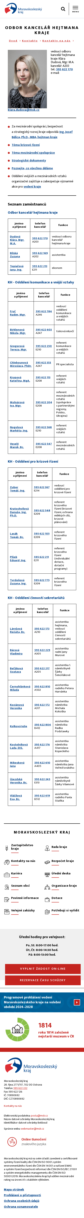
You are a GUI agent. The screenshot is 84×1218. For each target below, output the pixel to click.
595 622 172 (42, 704)
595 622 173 (41, 628)
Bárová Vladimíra (16, 652)
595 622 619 (42, 795)
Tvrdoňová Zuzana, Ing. (18, 582)
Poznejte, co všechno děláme (32, 168)
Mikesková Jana (17, 764)
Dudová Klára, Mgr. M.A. (17, 240)
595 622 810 (42, 686)
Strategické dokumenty (29, 160)
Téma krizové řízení (26, 145)
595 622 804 (42, 724)
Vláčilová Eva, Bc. (16, 797)
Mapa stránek (14, 1190)
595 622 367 (42, 487)
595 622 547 (44, 443)
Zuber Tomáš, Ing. (17, 489)
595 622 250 (44, 346)
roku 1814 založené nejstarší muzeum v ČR (56, 1030)
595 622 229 (42, 650)
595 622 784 (44, 311)
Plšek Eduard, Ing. (18, 559)
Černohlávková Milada (20, 688)
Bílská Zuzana (15, 255)
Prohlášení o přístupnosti (22, 1195)
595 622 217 (42, 668)
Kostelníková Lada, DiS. (19, 746)
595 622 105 (42, 533)
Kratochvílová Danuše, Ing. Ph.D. (19, 512)
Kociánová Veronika (17, 706)
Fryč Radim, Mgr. (18, 313)
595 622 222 (20, 1088)
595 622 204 (44, 402)
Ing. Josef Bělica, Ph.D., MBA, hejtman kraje (42, 134)
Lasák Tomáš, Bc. (17, 535)
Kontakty (30, 41)
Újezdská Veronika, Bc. (18, 781)
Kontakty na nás (56, 41)
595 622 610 (42, 762)
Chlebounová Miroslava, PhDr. (21, 364)
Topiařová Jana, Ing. (16, 268)
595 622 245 (42, 779)
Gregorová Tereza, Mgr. (18, 348)
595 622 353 (43, 362)
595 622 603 (44, 329)
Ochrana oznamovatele (21, 1207)
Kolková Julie (18, 726)
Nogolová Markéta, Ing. (19, 429)
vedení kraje (32, 186)
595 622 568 (44, 427)
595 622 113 (43, 377)
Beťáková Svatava (16, 670)
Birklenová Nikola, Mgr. (18, 331)
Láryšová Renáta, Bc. (17, 630)
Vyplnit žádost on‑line (43, 968)
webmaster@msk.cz (32, 1128)
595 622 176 (42, 744)
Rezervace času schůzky (43, 980)
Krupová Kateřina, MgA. (20, 379)
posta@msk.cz (39, 1115)
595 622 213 (39, 266)
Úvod (13, 41)
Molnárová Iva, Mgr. (17, 404)
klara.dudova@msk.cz (23, 110)
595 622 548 (42, 510)
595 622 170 (64, 69)
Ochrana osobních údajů (21, 1201)
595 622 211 (41, 557)
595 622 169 (40, 253)
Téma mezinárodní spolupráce (33, 152)
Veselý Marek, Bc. (17, 445)
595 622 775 (42, 580)
